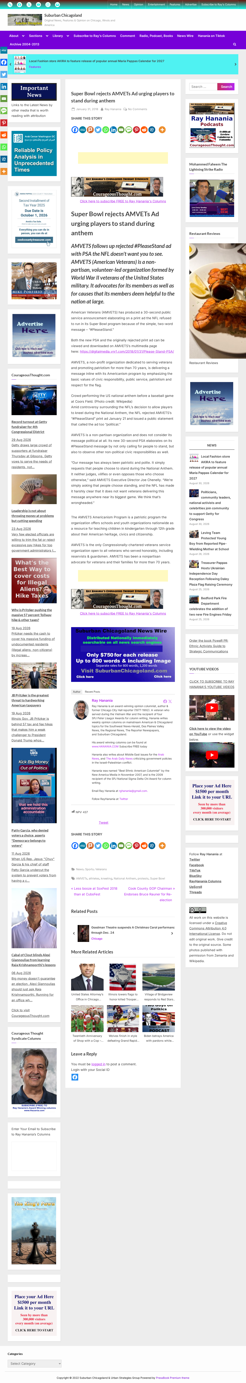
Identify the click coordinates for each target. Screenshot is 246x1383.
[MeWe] (82, 127)
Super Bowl (157, 878)
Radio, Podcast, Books (156, 36)
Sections (35, 36)
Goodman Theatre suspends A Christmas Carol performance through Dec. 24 (133, 930)
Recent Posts (92, 691)
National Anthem (125, 878)
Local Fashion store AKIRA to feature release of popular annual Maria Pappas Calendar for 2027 (96, 61)
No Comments (137, 109)
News (125, 4)
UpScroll (195, 887)
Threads (195, 892)
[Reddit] (144, 127)
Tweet (103, 822)
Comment (127, 36)
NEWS (212, 445)
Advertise (191, 4)
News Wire (185, 36)
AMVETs (81, 878)
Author (76, 691)
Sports (89, 869)
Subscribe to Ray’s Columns (218, 4)
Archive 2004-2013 (24, 44)
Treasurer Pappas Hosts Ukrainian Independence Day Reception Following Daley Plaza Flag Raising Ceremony (211, 573)
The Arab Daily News (119, 758)
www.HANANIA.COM (105, 746)
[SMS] (128, 127)
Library (58, 36)
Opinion (138, 4)
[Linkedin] (113, 127)
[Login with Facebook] (74, 1077)
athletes (94, 878)
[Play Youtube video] (211, 708)
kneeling (106, 878)
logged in (98, 1064)
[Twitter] (98, 127)
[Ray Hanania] (81, 719)
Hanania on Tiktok (211, 36)
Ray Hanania (113, 109)
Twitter (123, 798)
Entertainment (156, 4)
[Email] (121, 127)
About (13, 36)
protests (143, 878)
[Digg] (151, 127)
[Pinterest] (136, 127)
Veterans (101, 869)
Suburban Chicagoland (63, 15)
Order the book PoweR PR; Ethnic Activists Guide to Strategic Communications (208, 646)
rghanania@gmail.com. (133, 790)
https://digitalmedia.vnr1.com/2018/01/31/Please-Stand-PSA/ (127, 351)
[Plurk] (90, 127)
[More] (162, 127)
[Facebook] (74, 127)
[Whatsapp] (105, 127)
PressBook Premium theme (172, 1378)
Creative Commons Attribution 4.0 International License (208, 928)
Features (175, 4)
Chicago (96, 938)
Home (113, 4)
